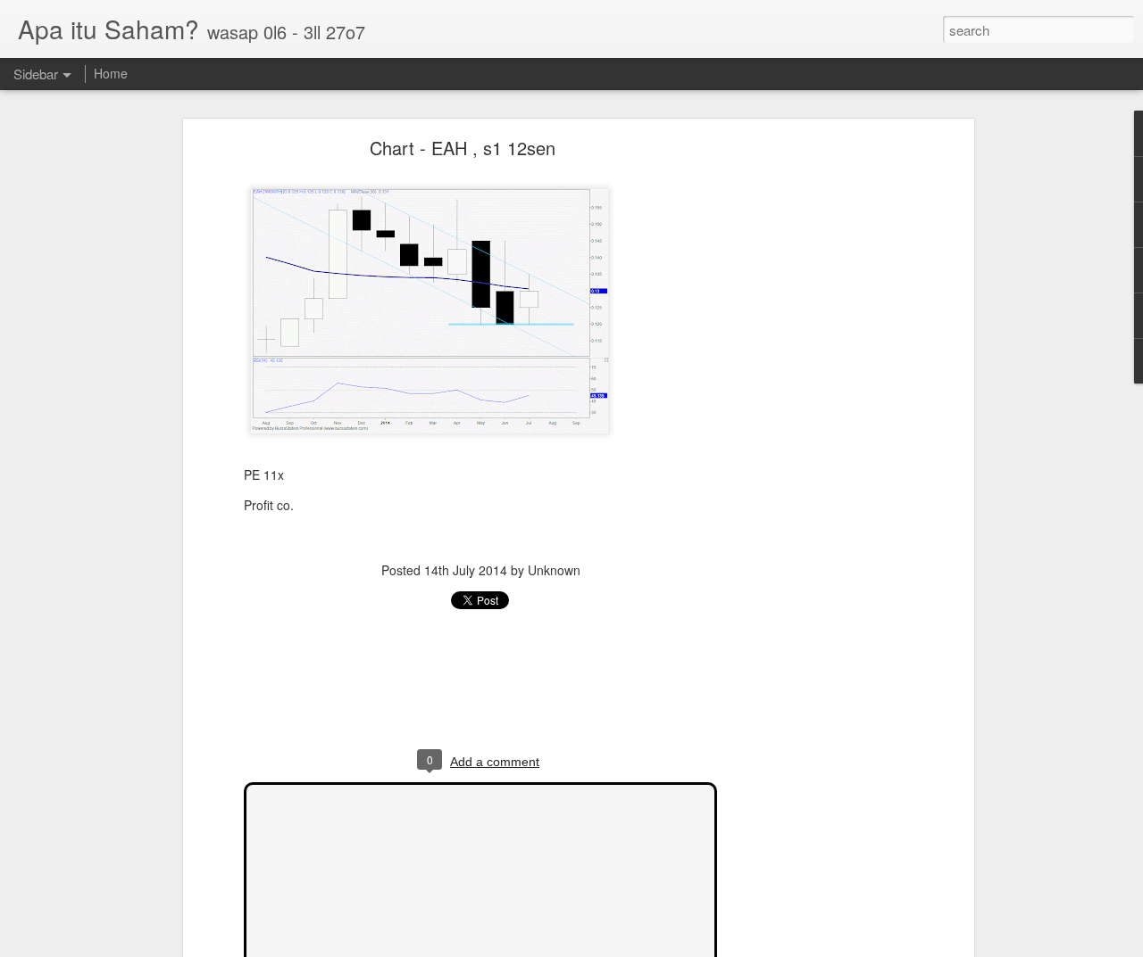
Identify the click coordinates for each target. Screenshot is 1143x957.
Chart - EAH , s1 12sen (462, 148)
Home (111, 73)
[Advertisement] (815, 424)
